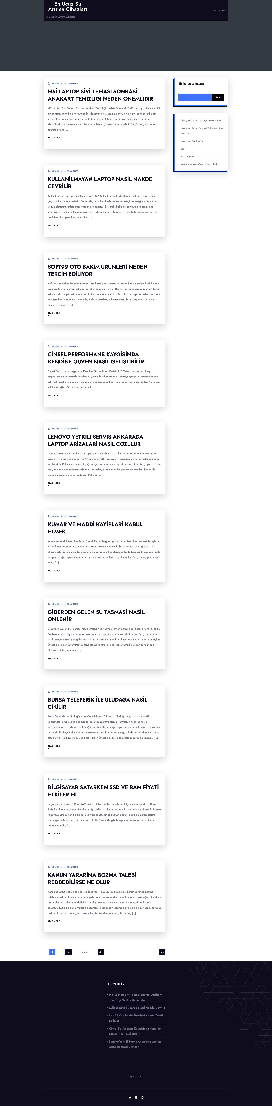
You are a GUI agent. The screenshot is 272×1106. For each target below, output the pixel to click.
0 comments (71, 83)
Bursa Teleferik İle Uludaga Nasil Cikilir (97, 703)
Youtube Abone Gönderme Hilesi (199, 164)
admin (55, 83)
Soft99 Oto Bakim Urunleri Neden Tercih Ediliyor (97, 270)
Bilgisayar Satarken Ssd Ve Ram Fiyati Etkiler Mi (103, 791)
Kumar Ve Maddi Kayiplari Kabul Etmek (95, 528)
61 (100, 952)
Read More (54, 137)
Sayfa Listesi (187, 156)
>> (162, 952)
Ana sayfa (219, 10)
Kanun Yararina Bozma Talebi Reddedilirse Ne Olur (92, 878)
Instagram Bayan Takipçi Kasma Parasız (202, 120)
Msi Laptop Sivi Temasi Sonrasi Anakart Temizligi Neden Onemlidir (100, 95)
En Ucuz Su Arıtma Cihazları (67, 6)
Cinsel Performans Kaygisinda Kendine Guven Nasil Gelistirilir (96, 358)
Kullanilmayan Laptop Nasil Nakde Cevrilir (100, 182)
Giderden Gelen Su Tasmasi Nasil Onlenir (96, 615)
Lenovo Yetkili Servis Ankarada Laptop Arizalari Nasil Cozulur (95, 440)
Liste (183, 148)
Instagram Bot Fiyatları (192, 141)
